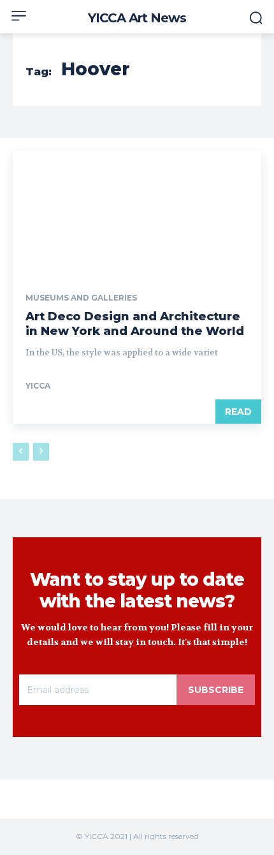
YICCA (37, 385)
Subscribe (215, 689)
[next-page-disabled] (41, 452)
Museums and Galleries (81, 298)
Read (238, 411)
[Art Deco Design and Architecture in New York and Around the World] (137, 213)
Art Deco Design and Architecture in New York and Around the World (134, 323)
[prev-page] (21, 452)
